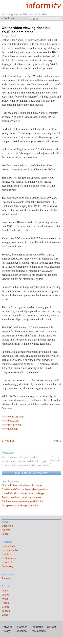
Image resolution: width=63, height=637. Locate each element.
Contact (22, 627)
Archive (6, 529)
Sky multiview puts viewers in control (22, 485)
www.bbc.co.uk (10, 420)
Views (5, 614)
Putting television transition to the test (22, 497)
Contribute (37, 627)
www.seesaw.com (11, 424)
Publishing (7, 566)
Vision (5, 590)
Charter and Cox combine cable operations (25, 489)
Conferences (9, 558)
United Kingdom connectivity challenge (23, 493)
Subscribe (7, 525)
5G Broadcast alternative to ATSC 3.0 (22, 501)
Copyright (7, 627)
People (5, 602)
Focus (5, 598)
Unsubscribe (38, 631)
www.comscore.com (13, 416)
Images (6, 610)
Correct (51, 627)
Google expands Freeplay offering (20, 505)
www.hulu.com (10, 428)
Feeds (5, 533)
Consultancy (8, 546)
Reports (6, 578)
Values (5, 594)
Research (7, 562)
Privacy (6, 631)
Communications (11, 550)
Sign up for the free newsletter (31, 473)
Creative (6, 554)
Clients (5, 606)
